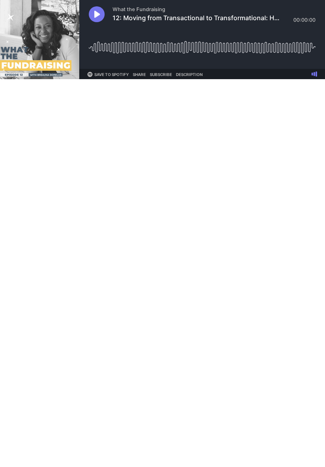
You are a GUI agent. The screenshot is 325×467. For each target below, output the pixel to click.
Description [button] (189, 74)
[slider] (202, 44)
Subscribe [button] (161, 74)
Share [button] (139, 74)
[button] (97, 14)
